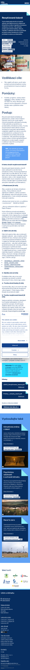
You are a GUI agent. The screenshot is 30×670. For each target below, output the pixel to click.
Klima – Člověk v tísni (11, 262)
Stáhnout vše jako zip (11, 407)
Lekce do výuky (5, 607)
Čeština (5, 49)
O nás (2, 652)
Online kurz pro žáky (6, 645)
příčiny (24, 220)
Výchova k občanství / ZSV (11, 447)
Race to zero (9, 520)
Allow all (15, 345)
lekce (4, 39)
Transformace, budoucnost (11, 539)
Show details (21, 340)
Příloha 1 (7, 99)
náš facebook (6, 598)
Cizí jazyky (11, 49)
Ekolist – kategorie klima (12, 264)
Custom (14, 350)
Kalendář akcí (4, 613)
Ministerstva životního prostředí (12, 373)
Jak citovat (4, 628)
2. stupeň (5, 41)
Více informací (8, 443)
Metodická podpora (7, 609)
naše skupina (6, 600)
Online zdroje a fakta (7, 639)
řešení (9, 222)
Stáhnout (21, 387)
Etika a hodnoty (7, 45)
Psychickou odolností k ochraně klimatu (12, 474)
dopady (4, 222)
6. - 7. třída (12, 41)
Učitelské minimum (6, 638)
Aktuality (3, 611)
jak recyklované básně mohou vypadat (13, 312)
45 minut (10, 39)
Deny (15, 354)
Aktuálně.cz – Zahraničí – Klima (14, 261)
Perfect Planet (5, 665)
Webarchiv (2, 667)
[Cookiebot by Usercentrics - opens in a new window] (21, 314)
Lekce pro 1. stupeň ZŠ (7, 619)
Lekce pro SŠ (4, 623)
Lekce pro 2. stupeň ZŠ (7, 621)
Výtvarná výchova (7, 51)
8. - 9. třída (5, 43)
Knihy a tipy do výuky (7, 641)
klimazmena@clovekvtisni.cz (9, 663)
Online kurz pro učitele (7, 643)
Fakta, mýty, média (9, 449)
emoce (17, 222)
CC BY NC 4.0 (5, 630)
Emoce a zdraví (6, 47)
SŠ (11, 43)
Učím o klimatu (4, 3)
